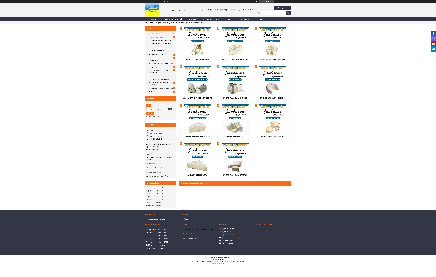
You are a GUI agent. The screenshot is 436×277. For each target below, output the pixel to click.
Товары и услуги (171, 19)
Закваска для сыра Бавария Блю (197, 136)
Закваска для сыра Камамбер (272, 59)
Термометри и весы (157, 76)
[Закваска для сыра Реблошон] (273, 81)
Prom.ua (228, 257)
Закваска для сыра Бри (197, 175)
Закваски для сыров (169, 23)
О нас (261, 19)
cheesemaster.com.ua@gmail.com (160, 144)
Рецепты (153, 91)
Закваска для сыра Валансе (235, 98)
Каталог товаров (154, 33)
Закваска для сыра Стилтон (235, 175)
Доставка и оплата (211, 19)
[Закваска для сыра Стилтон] (235, 158)
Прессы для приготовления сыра (161, 88)
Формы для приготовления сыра (161, 67)
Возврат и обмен (191, 19)
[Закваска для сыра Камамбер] (273, 42)
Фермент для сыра (158, 51)
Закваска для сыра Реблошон (272, 98)
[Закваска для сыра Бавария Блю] (197, 119)
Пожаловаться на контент (213, 261)
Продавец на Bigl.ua (218, 259)
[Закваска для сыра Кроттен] (273, 119)
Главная (153, 19)
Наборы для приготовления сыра (161, 63)
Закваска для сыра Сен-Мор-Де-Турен (197, 98)
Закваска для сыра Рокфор (197, 59)
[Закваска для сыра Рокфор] (197, 42)
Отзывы (229, 19)
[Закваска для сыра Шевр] (235, 119)
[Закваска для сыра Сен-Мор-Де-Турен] (197, 81)
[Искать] (288, 13)
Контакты (245, 19)
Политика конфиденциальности (233, 261)
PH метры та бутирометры (159, 79)
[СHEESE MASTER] (152, 16)
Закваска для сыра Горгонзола (235, 59)
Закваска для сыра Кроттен (272, 136)
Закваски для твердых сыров (162, 43)
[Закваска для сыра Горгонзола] (235, 42)
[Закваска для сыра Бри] (197, 158)
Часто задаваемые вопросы (156, 219)
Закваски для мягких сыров (161, 40)
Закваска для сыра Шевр (235, 136)
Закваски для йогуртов (158, 54)
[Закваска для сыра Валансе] (235, 81)
